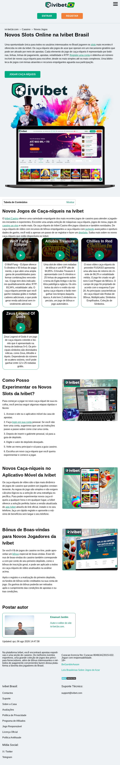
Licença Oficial (10, 732)
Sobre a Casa (9, 704)
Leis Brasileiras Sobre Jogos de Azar (80, 670)
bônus (15, 554)
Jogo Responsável (12, 726)
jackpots (89, 229)
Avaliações (8, 709)
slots (93, 44)
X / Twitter (7, 751)
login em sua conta (22, 422)
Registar (72, 16)
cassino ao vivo (10, 225)
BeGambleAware (70, 664)
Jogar (20, 255)
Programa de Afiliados (13, 721)
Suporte (6, 698)
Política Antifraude (11, 737)
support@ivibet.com (71, 693)
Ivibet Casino (11, 218)
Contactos (7, 693)
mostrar (70, 202)
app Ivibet (11, 507)
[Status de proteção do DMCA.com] (89, 678)
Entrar (47, 16)
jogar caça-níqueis (22, 74)
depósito (83, 232)
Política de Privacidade (14, 715)
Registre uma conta (80, 55)
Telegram (7, 757)
